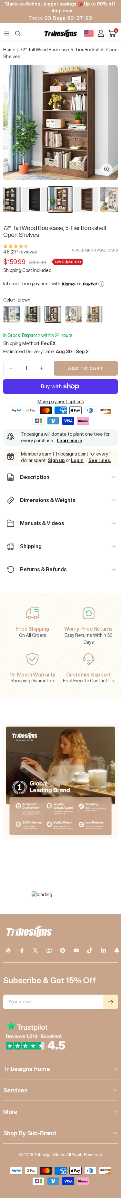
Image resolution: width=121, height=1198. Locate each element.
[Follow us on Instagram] (49, 950)
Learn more (69, 440)
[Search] (18, 33)
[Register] (110, 1002)
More (10, 1111)
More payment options (60, 401)
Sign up (56, 460)
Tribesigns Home (26, 1069)
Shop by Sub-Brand (29, 1133)
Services (15, 1090)
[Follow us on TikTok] (90, 950)
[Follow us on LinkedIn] (103, 950)
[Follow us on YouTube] (76, 950)
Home (9, 49)
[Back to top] (108, 1155)
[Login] (100, 33)
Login (77, 460)
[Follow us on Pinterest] (62, 950)
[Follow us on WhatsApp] (8, 950)
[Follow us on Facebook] (22, 950)
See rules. (99, 460)
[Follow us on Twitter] (35, 950)
